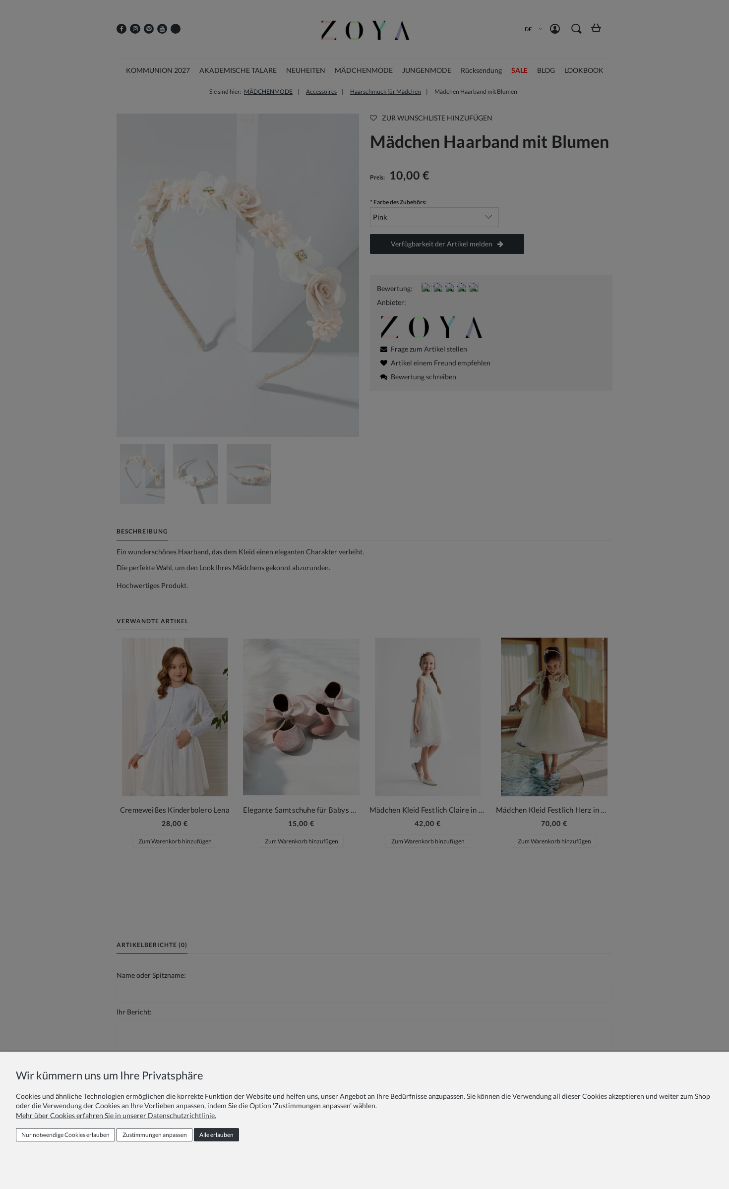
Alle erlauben (216, 1134)
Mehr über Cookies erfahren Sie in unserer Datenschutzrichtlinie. (116, 1115)
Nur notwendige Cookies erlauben (65, 1134)
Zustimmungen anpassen (154, 1134)
